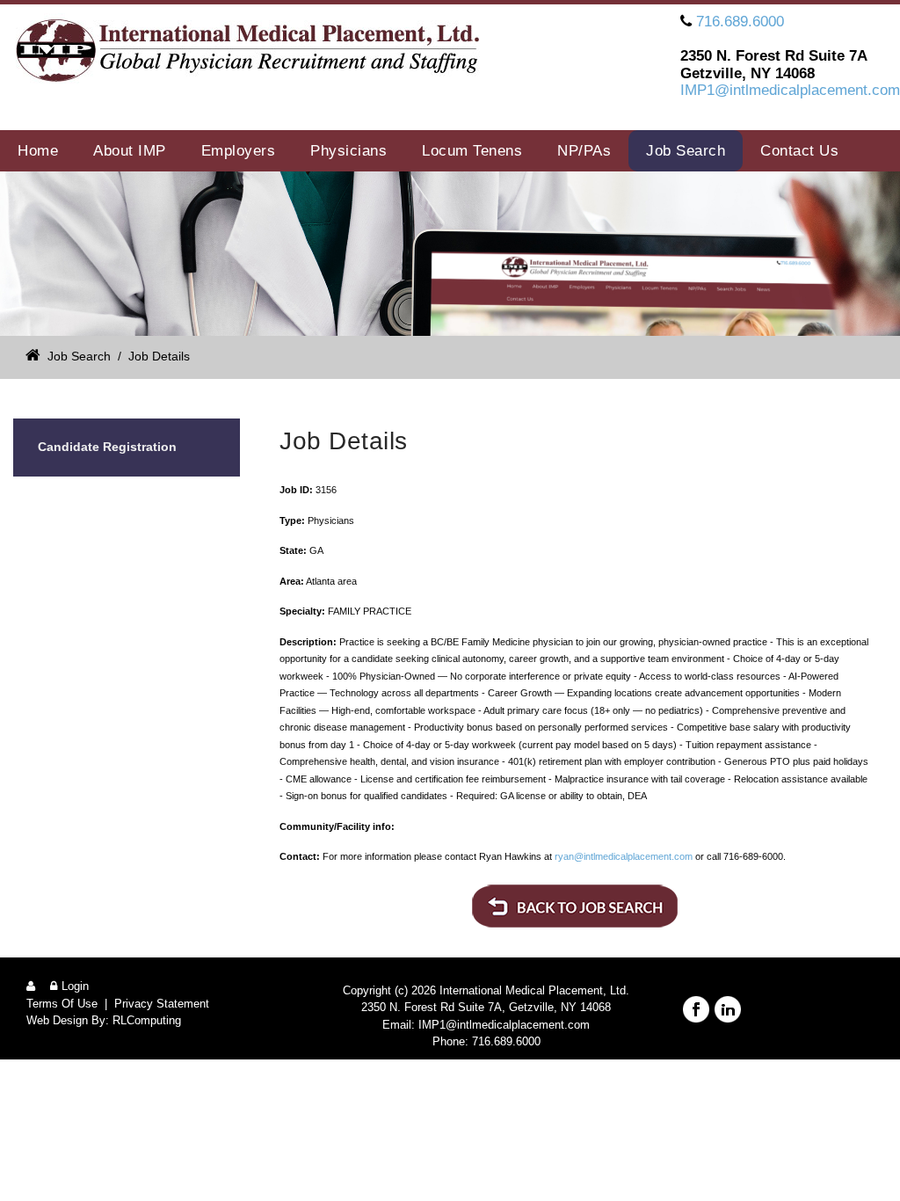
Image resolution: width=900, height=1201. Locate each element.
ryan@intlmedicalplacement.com (624, 856)
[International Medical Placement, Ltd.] (255, 54)
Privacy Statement (161, 1003)
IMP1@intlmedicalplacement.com (790, 90)
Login (75, 986)
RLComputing (146, 1020)
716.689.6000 (740, 21)
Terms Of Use (62, 1003)
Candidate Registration (107, 447)
